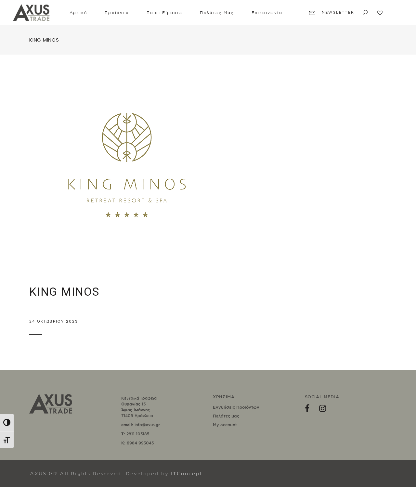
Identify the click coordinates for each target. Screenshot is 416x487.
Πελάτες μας (226, 416)
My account (225, 424)
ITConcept (186, 473)
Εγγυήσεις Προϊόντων (236, 407)
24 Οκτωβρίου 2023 (53, 321)
